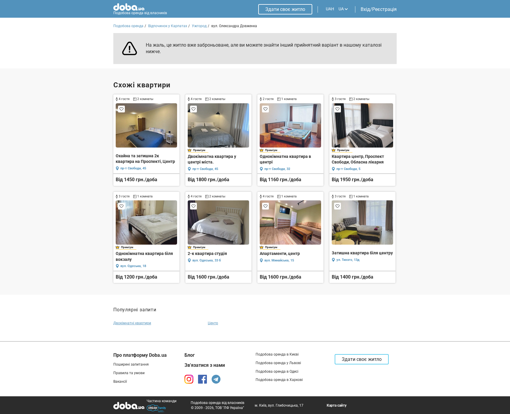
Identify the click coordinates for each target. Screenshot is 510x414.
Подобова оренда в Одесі (277, 371)
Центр (213, 323)
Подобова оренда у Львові (278, 363)
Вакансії (120, 381)
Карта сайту (336, 405)
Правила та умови (129, 373)
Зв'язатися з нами (204, 365)
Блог (189, 355)
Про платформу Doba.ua (140, 355)
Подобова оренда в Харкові (279, 380)
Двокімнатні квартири (132, 323)
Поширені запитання (131, 364)
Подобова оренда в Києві (277, 354)
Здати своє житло (285, 9)
